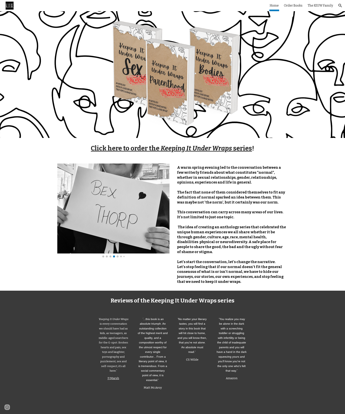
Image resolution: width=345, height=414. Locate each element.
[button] (340, 5)
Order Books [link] (293, 5)
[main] (172, 148)
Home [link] (274, 5)
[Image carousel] (113, 210)
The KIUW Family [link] (320, 5)
